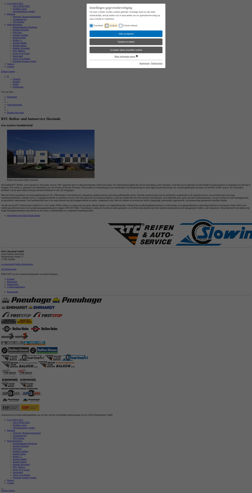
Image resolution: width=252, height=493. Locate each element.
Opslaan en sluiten (126, 42)
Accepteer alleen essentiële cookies (126, 50)
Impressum (144, 63)
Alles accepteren (126, 34)
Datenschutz (156, 63)
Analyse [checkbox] (113, 25)
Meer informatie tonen (124, 56)
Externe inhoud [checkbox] (130, 25)
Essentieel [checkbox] (98, 25)
